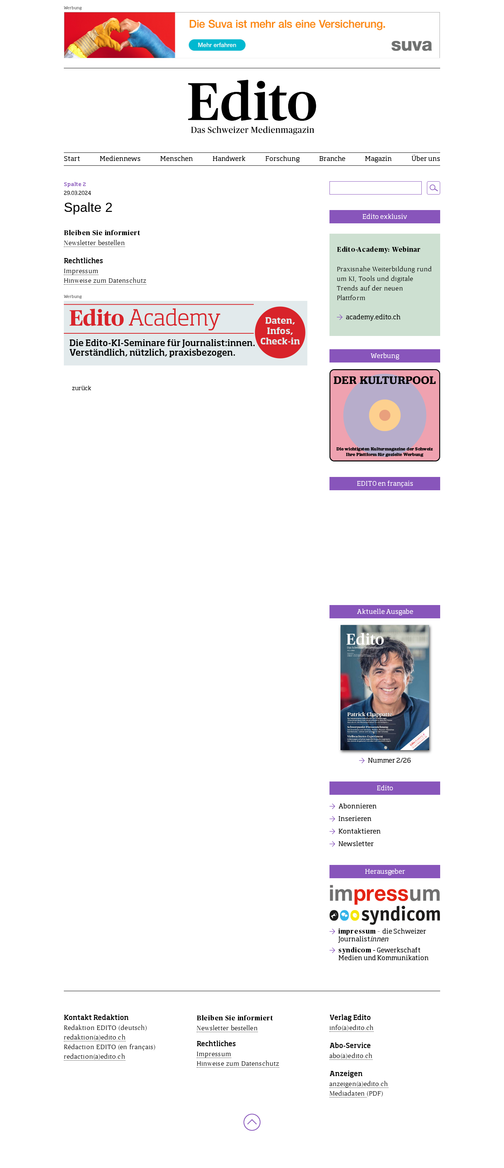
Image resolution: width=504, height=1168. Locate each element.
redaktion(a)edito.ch (95, 1037)
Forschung (282, 159)
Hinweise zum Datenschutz (105, 280)
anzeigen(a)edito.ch (359, 1084)
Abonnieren (357, 806)
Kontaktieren (359, 831)
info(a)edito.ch (351, 1027)
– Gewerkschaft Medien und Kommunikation (383, 954)
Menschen (176, 159)
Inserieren (355, 819)
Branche (332, 159)
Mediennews (120, 159)
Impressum (81, 271)
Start (72, 159)
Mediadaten (348, 1093)
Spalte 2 (75, 184)
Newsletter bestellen (94, 243)
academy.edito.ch (373, 317)
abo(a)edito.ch (351, 1055)
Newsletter (356, 844)
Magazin (378, 159)
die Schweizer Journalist (382, 935)
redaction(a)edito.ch (94, 1056)
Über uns (425, 159)
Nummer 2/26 (389, 761)
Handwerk (229, 159)
